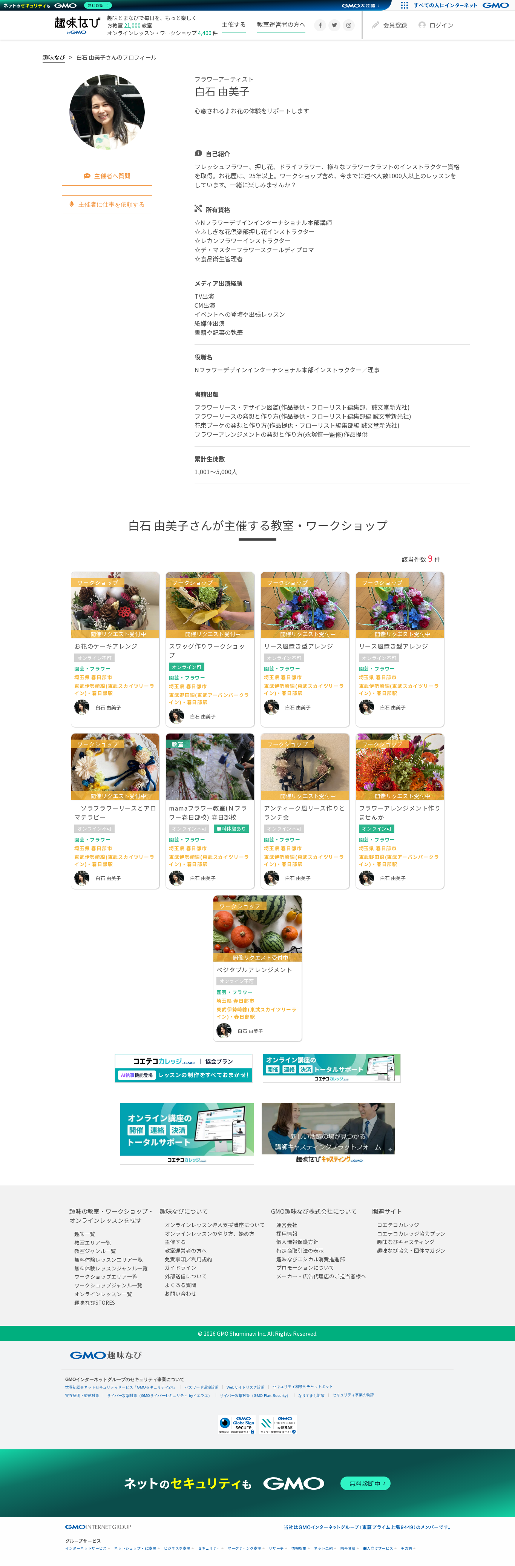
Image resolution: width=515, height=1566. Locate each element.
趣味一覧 (84, 1234)
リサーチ (276, 1548)
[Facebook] (320, 25)
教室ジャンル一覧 (95, 1251)
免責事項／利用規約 (188, 1259)
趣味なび (54, 57)
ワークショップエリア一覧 (106, 1276)
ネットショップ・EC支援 (135, 1548)
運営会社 (286, 1224)
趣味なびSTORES (94, 1302)
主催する (234, 24)
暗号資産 (348, 1548)
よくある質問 (180, 1285)
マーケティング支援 (244, 1548)
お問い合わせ (180, 1293)
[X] (334, 25)
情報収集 (299, 1548)
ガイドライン (180, 1267)
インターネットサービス (86, 1548)
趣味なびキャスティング (406, 1241)
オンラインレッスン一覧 (103, 1294)
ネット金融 (323, 1548)
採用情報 (286, 1233)
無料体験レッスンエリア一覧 (108, 1259)
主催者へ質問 (112, 175)
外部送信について (186, 1276)
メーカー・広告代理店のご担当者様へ (321, 1276)
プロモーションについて (305, 1267)
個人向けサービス (378, 1548)
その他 (406, 1548)
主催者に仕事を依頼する (111, 204)
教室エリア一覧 (92, 1242)
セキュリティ (209, 1548)
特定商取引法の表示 (300, 1250)
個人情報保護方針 (297, 1241)
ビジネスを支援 (177, 1548)
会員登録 (395, 24)
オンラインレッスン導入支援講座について (215, 1224)
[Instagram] (349, 25)
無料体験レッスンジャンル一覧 (111, 1268)
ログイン (441, 24)
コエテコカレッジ (398, 1224)
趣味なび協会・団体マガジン (411, 1250)
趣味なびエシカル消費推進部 (310, 1259)
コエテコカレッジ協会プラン (411, 1233)
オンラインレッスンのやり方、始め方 (209, 1233)
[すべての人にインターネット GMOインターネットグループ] (462, 5)
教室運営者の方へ (281, 24)
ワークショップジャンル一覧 (108, 1285)
